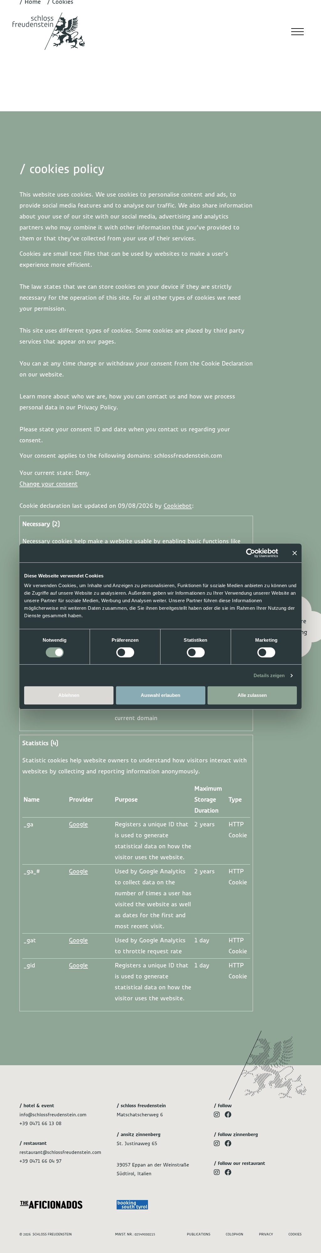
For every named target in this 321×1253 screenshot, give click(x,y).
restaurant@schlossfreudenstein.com (60, 1152)
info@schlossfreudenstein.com (53, 1115)
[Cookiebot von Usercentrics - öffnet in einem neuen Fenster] (250, 553)
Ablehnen (68, 695)
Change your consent (48, 484)
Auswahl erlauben (160, 695)
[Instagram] (217, 1115)
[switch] (125, 652)
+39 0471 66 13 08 (40, 1123)
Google (78, 824)
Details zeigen (269, 675)
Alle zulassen (252, 695)
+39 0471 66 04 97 (40, 1161)
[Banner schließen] (294, 553)
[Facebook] (228, 1115)
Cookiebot (178, 506)
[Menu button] (297, 28)
